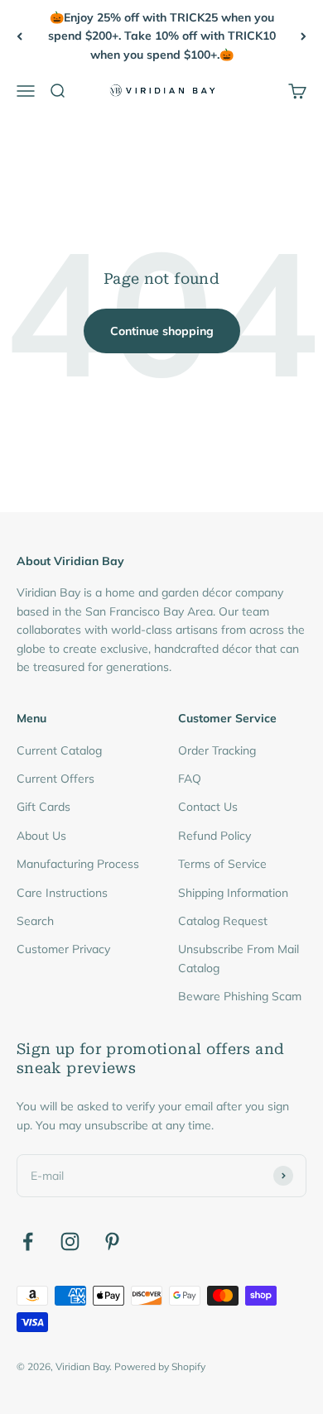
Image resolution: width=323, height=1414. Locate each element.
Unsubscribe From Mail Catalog (238, 958)
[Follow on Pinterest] (112, 1241)
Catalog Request (223, 920)
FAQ (189, 778)
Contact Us (208, 806)
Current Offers (55, 778)
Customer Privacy (63, 949)
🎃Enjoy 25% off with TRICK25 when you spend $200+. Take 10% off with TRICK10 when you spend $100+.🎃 (162, 36)
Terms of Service (222, 863)
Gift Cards (43, 806)
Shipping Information (233, 892)
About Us (41, 835)
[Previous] (19, 36)
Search (35, 920)
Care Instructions (62, 892)
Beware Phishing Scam (239, 996)
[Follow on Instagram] (70, 1241)
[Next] (303, 36)
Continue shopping (162, 331)
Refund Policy (214, 835)
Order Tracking (217, 750)
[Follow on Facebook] (28, 1241)
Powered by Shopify (159, 1366)
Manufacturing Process (78, 863)
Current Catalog (59, 750)
